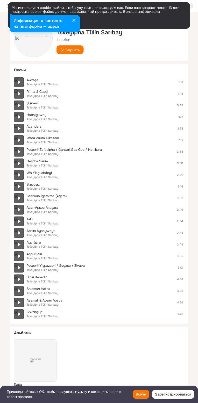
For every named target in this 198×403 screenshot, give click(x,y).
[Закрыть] (73, 21)
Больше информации (141, 11)
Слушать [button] (72, 50)
